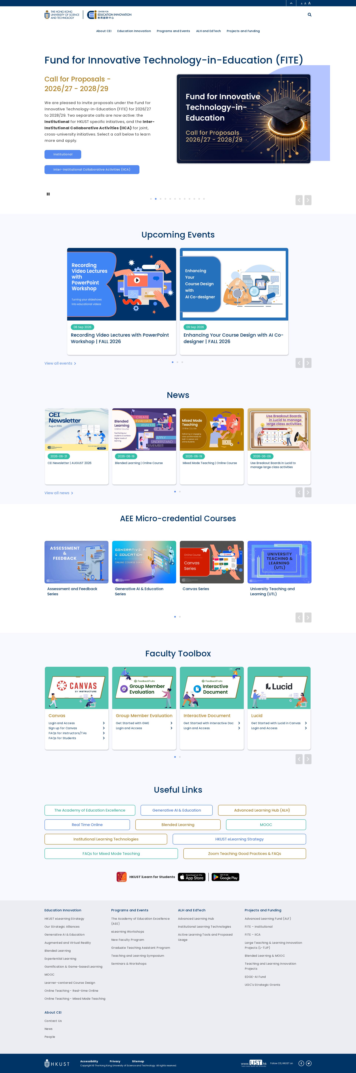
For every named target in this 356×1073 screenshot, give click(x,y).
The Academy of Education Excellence (89, 810)
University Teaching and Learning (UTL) (272, 591)
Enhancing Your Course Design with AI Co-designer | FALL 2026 (234, 338)
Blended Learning (178, 824)
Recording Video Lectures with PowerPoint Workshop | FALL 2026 (120, 338)
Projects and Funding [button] (243, 31)
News (48, 1029)
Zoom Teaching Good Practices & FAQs (244, 853)
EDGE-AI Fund (255, 977)
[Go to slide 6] (175, 199)
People (49, 1037)
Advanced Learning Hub (196, 919)
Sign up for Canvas (63, 728)
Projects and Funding (263, 910)
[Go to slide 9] (190, 199)
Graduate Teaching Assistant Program (140, 948)
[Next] (308, 200)
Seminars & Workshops (128, 964)
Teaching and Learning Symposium (137, 956)
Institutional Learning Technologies (106, 839)
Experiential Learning (60, 959)
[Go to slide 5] (170, 199)
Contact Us (53, 1021)
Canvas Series (196, 588)
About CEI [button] (104, 31)
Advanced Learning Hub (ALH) (262, 810)
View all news (56, 492)
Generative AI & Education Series (139, 591)
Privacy (115, 1061)
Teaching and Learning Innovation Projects (270, 966)
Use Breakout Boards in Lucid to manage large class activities (273, 465)
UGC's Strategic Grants (262, 985)
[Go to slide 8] (185, 199)
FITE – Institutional (259, 927)
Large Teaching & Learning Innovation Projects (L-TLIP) (273, 945)
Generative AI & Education (176, 810)
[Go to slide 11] (199, 199)
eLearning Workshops (127, 932)
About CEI (53, 1012)
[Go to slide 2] (156, 199)
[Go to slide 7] (180, 199)
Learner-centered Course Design (69, 983)
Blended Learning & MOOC (265, 956)
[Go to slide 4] (165, 199)
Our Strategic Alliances (62, 927)
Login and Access (62, 723)
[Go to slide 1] (151, 199)
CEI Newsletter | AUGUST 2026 (69, 463)
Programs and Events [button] (173, 31)
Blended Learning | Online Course (139, 463)
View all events (58, 363)
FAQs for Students (62, 738)
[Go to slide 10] (194, 199)
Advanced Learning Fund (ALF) (268, 919)
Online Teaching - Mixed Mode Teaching (75, 999)
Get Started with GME (132, 723)
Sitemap (138, 1061)
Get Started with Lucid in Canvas (276, 723)
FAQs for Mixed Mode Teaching (111, 853)
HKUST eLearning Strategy (239, 839)
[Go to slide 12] (204, 199)
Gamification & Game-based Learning (73, 966)
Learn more (62, 134)
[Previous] (299, 200)
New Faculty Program (127, 940)
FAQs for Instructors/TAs (68, 733)
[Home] (109, 14)
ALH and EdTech (192, 910)
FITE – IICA (253, 934)
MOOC (266, 824)
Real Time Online (87, 824)
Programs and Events (130, 910)
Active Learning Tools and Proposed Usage (205, 937)
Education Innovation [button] (134, 31)
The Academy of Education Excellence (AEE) (140, 921)
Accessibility (89, 1061)
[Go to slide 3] (161, 199)
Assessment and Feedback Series (72, 591)
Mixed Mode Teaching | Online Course (210, 463)
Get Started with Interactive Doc (209, 723)
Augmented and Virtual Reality (67, 943)
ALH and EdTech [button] (208, 31)
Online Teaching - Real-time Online (71, 991)
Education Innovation (62, 910)
